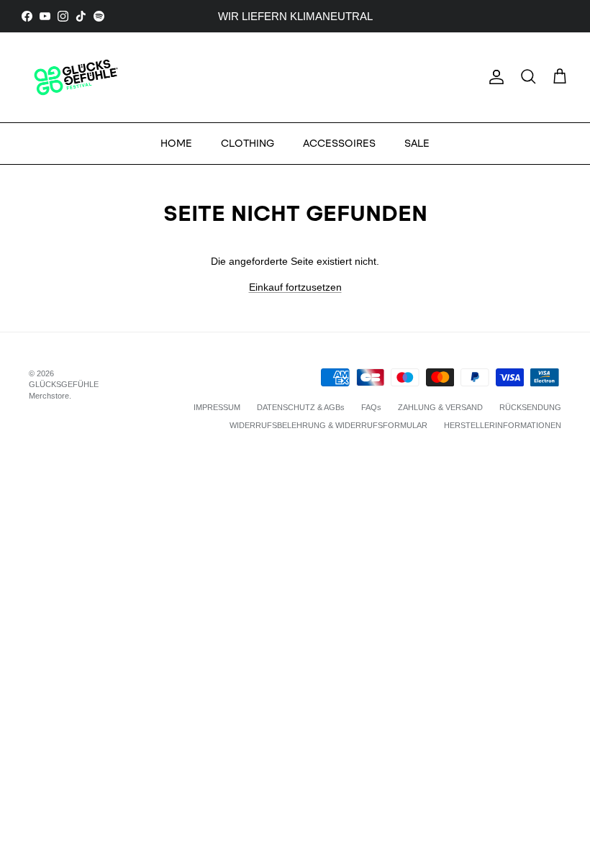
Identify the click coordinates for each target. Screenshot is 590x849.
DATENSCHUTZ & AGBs (301, 407)
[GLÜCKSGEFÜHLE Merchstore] (76, 77)
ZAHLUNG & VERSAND (440, 407)
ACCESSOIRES (339, 143)
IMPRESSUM (217, 407)
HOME (176, 143)
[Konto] (493, 77)
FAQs (371, 407)
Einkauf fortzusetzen (295, 287)
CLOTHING (247, 143)
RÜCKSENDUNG (530, 407)
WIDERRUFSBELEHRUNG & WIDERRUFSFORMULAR (328, 425)
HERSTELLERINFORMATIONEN (502, 425)
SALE (417, 143)
